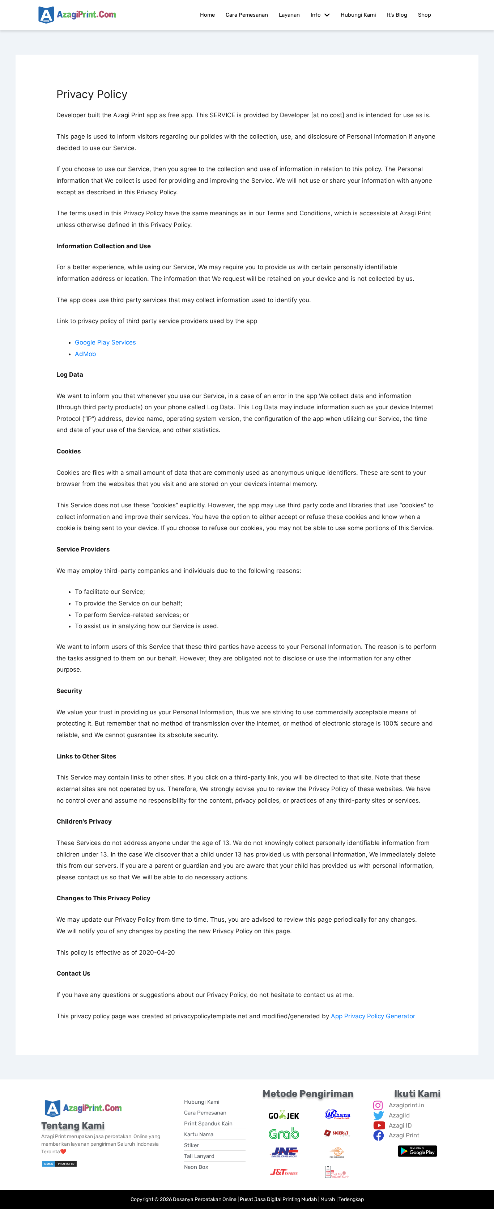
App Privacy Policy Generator (373, 1016)
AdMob (85, 354)
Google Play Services (105, 342)
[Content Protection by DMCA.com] (59, 1163)
